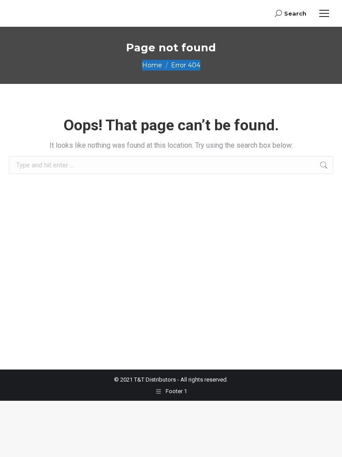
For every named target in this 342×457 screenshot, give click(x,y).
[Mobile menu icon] (324, 13)
